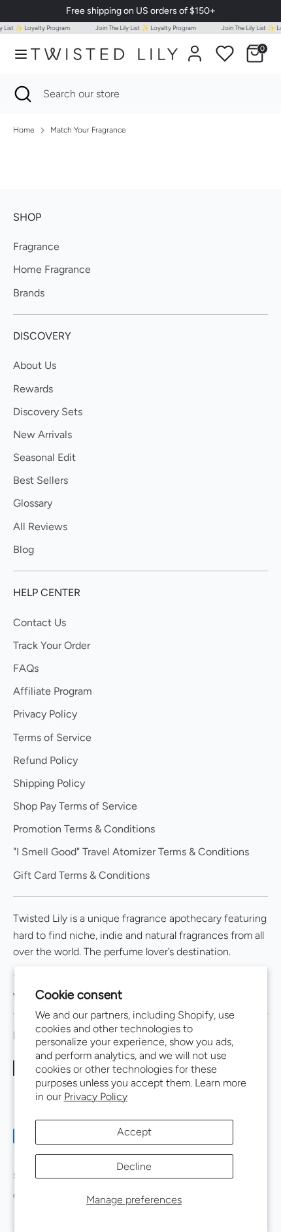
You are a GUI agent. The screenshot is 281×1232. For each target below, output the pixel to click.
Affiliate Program (52, 691)
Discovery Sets (47, 411)
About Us (34, 365)
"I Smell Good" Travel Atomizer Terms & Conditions (131, 851)
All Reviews (40, 526)
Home (24, 129)
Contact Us (39, 622)
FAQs (26, 668)
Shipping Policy (49, 783)
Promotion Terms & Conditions (84, 829)
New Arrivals (42, 434)
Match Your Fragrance (88, 129)
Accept (134, 1132)
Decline (134, 1166)
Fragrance (36, 246)
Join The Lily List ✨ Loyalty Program (143, 27)
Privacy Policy (95, 1096)
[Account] (195, 48)
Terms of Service (52, 737)
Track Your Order (51, 645)
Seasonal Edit (44, 457)
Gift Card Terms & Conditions (81, 875)
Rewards (33, 389)
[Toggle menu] (16, 53)
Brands (28, 293)
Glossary (32, 503)
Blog (23, 549)
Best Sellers (40, 480)
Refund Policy (45, 760)
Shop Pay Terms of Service (75, 806)
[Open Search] (21, 94)
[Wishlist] (225, 53)
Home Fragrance (52, 269)
